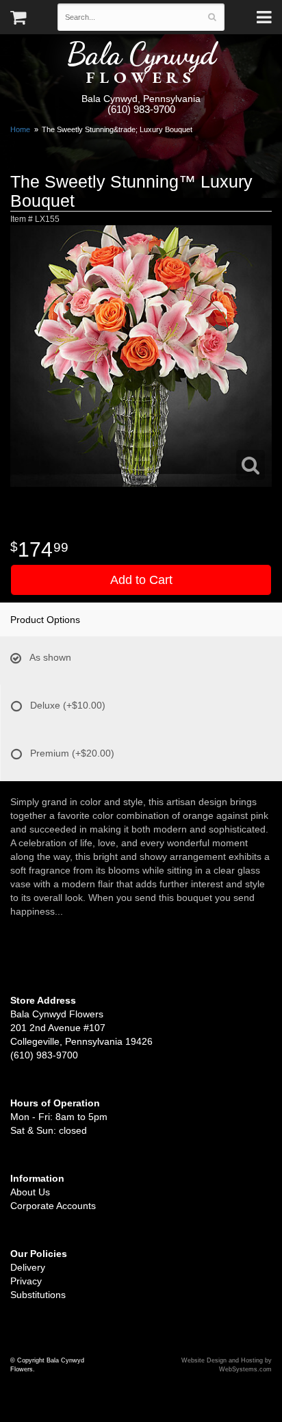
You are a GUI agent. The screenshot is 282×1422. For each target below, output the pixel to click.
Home (20, 129)
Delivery (27, 1267)
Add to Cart (141, 580)
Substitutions (38, 1294)
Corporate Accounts (53, 1205)
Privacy (26, 1280)
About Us (30, 1191)
